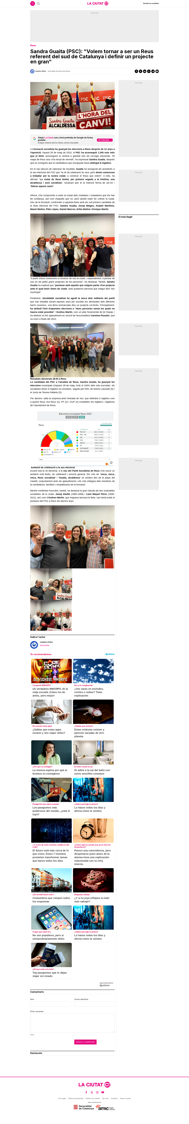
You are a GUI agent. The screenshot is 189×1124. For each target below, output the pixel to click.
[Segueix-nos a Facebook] (86, 1092)
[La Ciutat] (97, 3)
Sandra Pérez (40, 71)
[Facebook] (136, 71)
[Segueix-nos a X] (91, 1092)
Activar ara (103, 140)
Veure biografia (44, 645)
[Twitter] (140, 71)
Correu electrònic (81, 999)
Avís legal (62, 1098)
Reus (33, 45)
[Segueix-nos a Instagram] (97, 1092)
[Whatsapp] (148, 71)
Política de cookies (93, 1098)
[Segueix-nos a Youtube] (102, 1092)
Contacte (114, 1098)
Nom (32, 999)
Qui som (105, 1098)
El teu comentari (36, 1011)
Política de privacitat (75, 1098)
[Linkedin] (144, 71)
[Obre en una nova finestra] (84, 1107)
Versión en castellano (151, 3)
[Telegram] (153, 71)
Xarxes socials (125, 1098)
